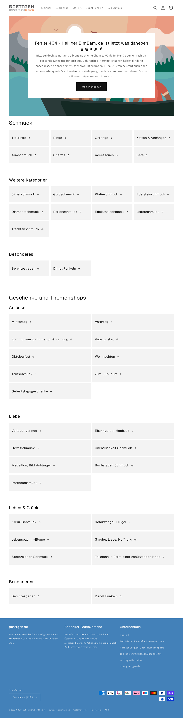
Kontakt (124, 635)
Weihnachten (105, 356)
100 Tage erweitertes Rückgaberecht (140, 653)
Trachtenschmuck (25, 229)
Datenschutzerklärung (59, 710)
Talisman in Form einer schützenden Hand (127, 557)
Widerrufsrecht (80, 710)
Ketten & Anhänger (151, 138)
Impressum (96, 710)
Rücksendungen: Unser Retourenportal (142, 647)
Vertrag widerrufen (131, 660)
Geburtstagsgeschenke (30, 391)
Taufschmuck (22, 374)
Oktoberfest (21, 356)
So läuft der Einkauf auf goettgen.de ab (142, 641)
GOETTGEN (21, 710)
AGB (107, 710)
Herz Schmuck (23, 448)
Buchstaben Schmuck (112, 465)
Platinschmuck (106, 194)
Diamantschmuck (25, 212)
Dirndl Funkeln (64, 268)
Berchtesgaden (23, 268)
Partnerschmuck (25, 483)
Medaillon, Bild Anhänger (31, 465)
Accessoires (104, 155)
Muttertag (19, 322)
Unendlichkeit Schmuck (113, 448)
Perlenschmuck (65, 212)
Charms (59, 155)
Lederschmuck (148, 212)
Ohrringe (101, 138)
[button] (77, 8)
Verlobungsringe (24, 431)
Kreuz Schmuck (24, 522)
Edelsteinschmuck (151, 194)
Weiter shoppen (91, 86)
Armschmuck (22, 155)
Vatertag (101, 322)
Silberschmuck (23, 194)
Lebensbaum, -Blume (28, 539)
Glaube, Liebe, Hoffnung (113, 539)
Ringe (57, 138)
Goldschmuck (64, 194)
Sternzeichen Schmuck (30, 557)
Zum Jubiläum (106, 374)
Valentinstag (104, 339)
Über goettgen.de (130, 666)
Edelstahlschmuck (109, 212)
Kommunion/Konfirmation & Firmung (40, 339)
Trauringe (19, 138)
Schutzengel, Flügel (110, 522)
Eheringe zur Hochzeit (112, 431)
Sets (140, 155)
